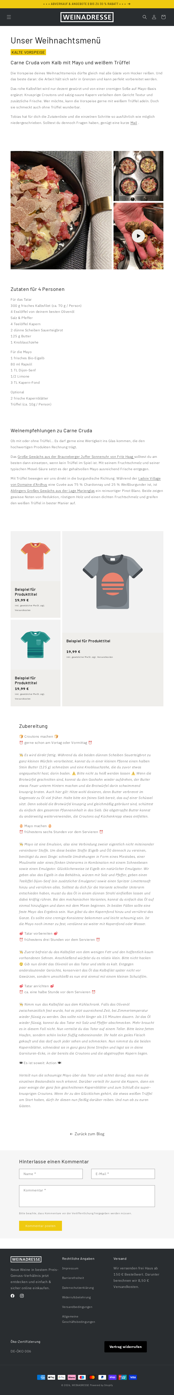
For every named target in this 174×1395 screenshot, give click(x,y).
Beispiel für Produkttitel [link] (26, 591)
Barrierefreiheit (73, 1278)
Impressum (70, 1268)
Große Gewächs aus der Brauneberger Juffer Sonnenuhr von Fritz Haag (76, 456)
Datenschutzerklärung (78, 1288)
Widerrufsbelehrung (76, 1297)
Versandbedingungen (77, 1307)
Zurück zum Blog (90, 1133)
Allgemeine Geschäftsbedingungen (78, 1319)
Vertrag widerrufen (125, 1347)
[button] (9, 17)
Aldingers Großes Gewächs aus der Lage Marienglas (53, 490)
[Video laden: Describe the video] (138, 236)
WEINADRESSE (80, 1385)
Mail (133, 123)
